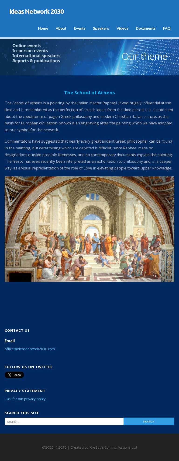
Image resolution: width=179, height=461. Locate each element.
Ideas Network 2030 (36, 11)
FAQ (167, 28)
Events (80, 28)
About (61, 28)
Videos (122, 28)
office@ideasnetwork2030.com (30, 348)
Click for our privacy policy (25, 398)
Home (43, 28)
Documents (146, 28)
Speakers (101, 28)
